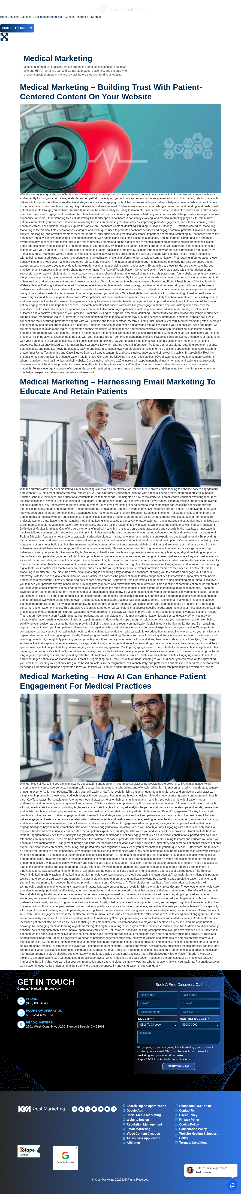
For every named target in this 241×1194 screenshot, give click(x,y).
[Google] (88, 1109)
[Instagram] (74, 1109)
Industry (145, 1018)
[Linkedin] (101, 1109)
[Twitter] (94, 1109)
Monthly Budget (193, 1018)
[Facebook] (81, 1109)
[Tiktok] (114, 1109)
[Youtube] (107, 1109)
